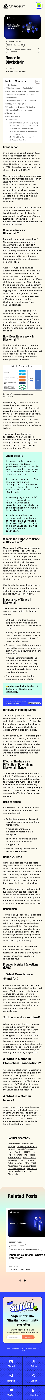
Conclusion (13, 120)
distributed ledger (12, 199)
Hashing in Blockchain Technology (19, 690)
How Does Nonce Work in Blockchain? (22, 92)
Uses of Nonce (13, 113)
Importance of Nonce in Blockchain (21, 101)
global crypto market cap (27, 167)
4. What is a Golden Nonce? (23, 137)
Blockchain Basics (15, 45)
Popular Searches (19, 140)
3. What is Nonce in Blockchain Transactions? (24, 133)
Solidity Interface (15, 1163)
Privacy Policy (33, 1348)
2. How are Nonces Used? (22, 129)
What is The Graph (26, 1150)
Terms (23, 1350)
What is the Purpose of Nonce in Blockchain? (20, 96)
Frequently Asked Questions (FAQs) (23, 123)
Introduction (11, 85)
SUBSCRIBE (28, 1337)
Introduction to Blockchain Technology (19, 50)
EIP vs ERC (29, 1163)
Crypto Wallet (14, 1144)
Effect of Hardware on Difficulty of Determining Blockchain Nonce (21, 108)
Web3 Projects (14, 1158)
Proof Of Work (27, 1161)
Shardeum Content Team (16, 72)
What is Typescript (25, 1155)
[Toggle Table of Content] (36, 81)
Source (6, 394)
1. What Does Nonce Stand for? (25, 126)
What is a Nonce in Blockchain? (19, 88)
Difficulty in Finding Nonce (18, 104)
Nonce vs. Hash (13, 117)
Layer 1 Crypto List (16, 1152)
